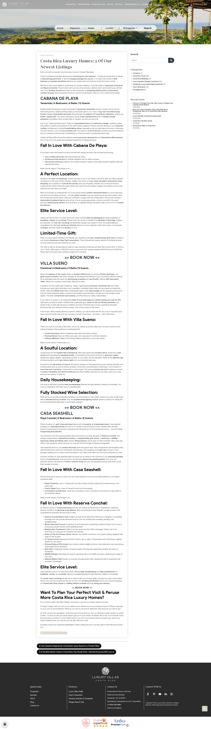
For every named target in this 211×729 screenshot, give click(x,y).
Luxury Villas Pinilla (76, 691)
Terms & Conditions (114, 708)
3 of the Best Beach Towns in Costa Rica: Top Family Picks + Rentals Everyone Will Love (75, 652)
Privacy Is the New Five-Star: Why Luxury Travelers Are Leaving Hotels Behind (153, 104)
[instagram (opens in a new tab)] (171, 694)
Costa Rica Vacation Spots (142, 121)
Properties (71, 4)
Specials (119, 4)
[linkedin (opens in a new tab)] (165, 694)
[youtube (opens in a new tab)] (160, 694)
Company (136, 73)
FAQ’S (32, 699)
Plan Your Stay (98, 4)
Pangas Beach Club (76, 702)
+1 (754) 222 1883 (114, 705)
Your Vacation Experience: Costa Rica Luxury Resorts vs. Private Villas (70, 646)
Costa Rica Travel (139, 76)
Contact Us (146, 4)
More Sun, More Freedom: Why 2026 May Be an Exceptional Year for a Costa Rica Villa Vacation (150, 110)
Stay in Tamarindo (76, 695)
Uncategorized (138, 90)
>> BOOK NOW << (82, 257)
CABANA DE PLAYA (59, 98)
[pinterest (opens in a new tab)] (154, 694)
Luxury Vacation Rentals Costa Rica (54, 633)
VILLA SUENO (53, 263)
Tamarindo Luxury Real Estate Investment (148, 84)
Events (110, 4)
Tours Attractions (139, 87)
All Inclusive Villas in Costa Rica (144, 126)
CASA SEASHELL (56, 413)
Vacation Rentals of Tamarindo (81, 699)
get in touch (105, 625)
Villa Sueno (90, 72)
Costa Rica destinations (65, 625)
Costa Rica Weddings (140, 79)
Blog (32, 702)
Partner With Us (132, 4)
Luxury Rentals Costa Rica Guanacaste (147, 116)
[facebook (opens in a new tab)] (148, 694)
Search (148, 28)
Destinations (84, 4)
